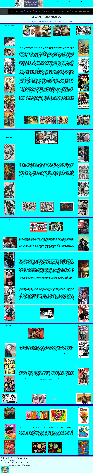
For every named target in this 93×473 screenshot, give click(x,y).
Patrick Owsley (67, 21)
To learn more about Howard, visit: (41, 306)
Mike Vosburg (57, 21)
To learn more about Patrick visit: (42, 441)
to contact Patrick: (54, 441)
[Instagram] (58, 1)
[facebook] (69, 1)
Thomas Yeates (25, 21)
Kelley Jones (36, 21)
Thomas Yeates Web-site (56, 100)
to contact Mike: (54, 393)
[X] (81, 1)
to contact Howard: (55, 306)
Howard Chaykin (46, 21)
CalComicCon (4, 11)
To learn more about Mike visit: (42, 393)
